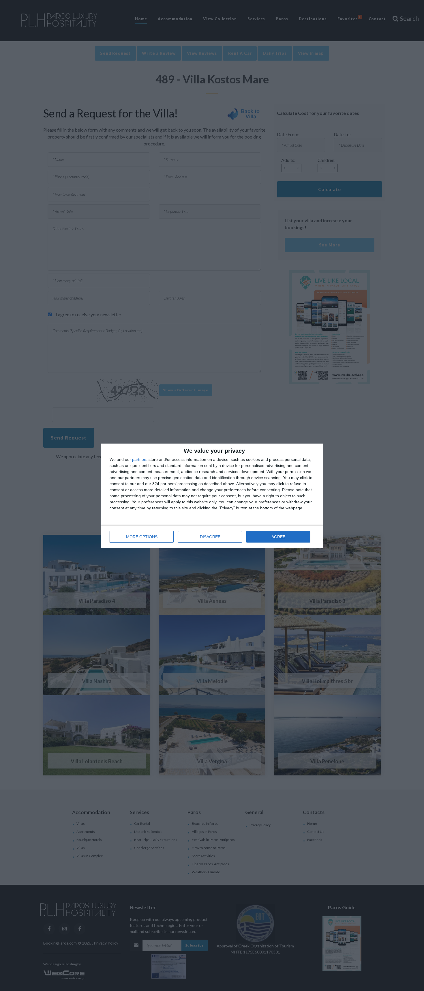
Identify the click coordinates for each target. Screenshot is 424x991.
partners (139, 459)
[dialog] (212, 496)
